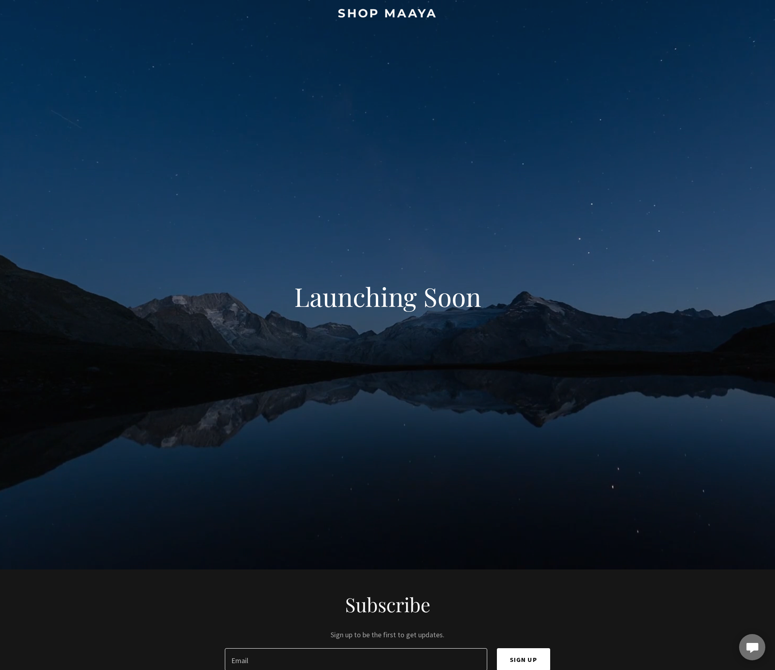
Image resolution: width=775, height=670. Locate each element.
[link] (387, 14)
